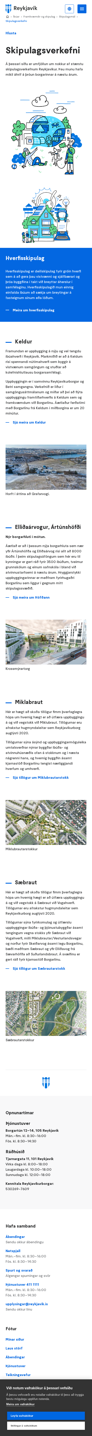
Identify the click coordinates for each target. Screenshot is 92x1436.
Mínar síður (15, 1339)
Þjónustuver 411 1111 (26, 1289)
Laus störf (14, 1348)
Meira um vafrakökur (20, 1404)
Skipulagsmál (67, 16)
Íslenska (69, 8)
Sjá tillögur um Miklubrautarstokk (41, 777)
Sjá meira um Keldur (29, 422)
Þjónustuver (15, 1366)
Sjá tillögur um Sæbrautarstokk (39, 968)
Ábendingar (25, 1239)
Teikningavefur (18, 1374)
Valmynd (81, 8)
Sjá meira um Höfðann (31, 597)
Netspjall (26, 1256)
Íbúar (16, 16)
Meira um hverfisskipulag (33, 310)
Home (7, 17)
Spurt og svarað (28, 1273)
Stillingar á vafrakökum (24, 1425)
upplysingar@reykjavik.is (27, 1306)
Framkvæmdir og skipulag (39, 16)
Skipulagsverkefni (16, 21)
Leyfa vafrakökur (22, 1415)
